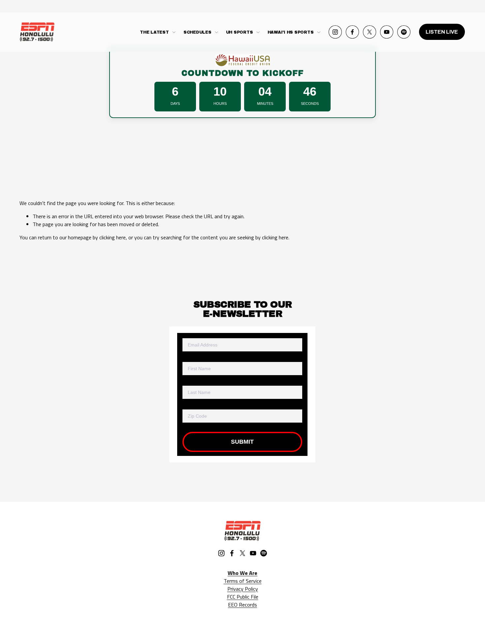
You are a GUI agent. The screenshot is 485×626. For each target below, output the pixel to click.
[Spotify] (403, 32)
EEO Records (242, 605)
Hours (220, 103)
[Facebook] (352, 32)
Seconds (310, 103)
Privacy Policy (242, 589)
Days (175, 103)
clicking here (112, 237)
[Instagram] (335, 32)
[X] (369, 32)
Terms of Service (243, 581)
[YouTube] (386, 32)
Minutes (265, 103)
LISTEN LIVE (442, 32)
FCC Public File (242, 597)
